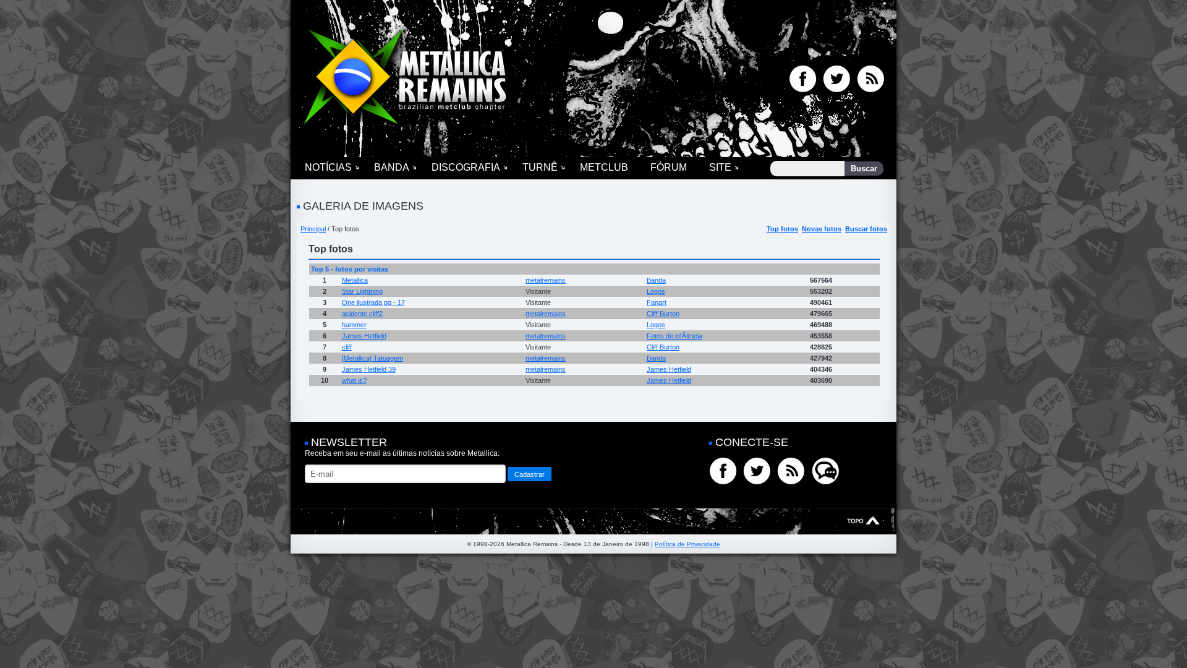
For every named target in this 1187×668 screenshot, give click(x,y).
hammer (354, 324)
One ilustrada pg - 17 (373, 302)
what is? (354, 380)
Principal (313, 229)
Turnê (540, 167)
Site (720, 167)
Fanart (656, 302)
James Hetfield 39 (369, 369)
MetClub (604, 167)
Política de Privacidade (687, 544)
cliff (347, 347)
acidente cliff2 (362, 313)
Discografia (466, 167)
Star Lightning (362, 291)
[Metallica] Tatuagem (372, 358)
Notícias (328, 167)
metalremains (545, 280)
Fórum (668, 167)
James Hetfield (364, 336)
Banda (391, 167)
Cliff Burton (663, 313)
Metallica (355, 280)
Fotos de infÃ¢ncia (674, 336)
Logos (656, 291)
